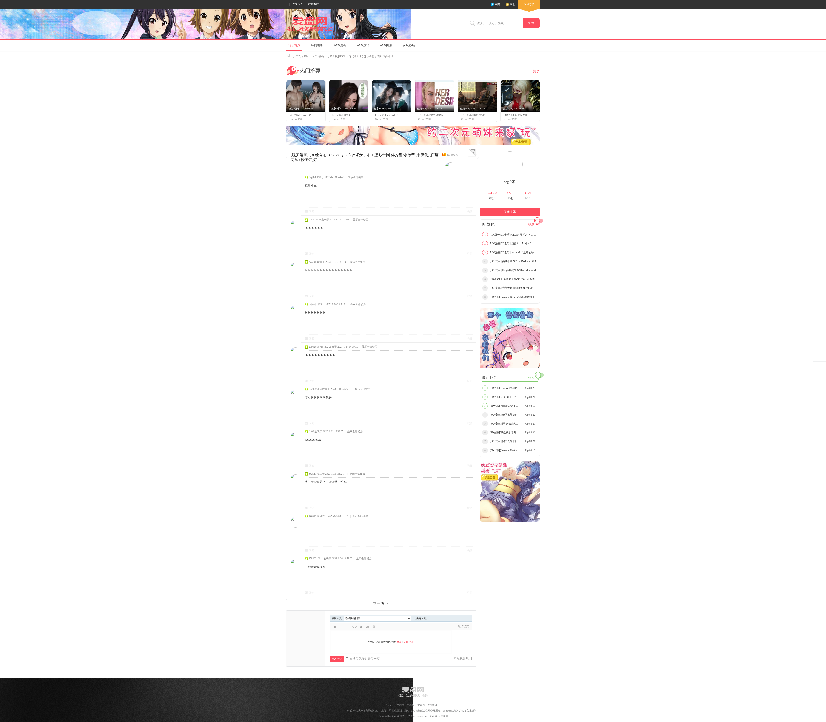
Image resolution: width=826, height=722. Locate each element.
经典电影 (317, 45)
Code (367, 627)
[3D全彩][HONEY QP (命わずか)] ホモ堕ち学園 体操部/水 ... (362, 56)
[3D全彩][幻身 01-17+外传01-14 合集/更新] (511, 397)
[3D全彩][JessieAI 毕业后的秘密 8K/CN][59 (511, 405)
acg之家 (510, 182)
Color (341, 627)
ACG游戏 (363, 45)
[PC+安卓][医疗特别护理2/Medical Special (510, 270)
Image (348, 627)
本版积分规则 (463, 658)
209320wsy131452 (318, 346)
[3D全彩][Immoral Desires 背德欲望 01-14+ (510, 297)
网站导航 (529, 4)
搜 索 (531, 23)
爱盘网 (288, 56)
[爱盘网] (310, 31)
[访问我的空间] (510, 176)
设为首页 (297, 4)
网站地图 (433, 705)
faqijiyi (312, 177)
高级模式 (463, 626)
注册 (512, 4)
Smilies (374, 627)
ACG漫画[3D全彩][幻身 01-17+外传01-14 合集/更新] (511, 243)
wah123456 (315, 219)
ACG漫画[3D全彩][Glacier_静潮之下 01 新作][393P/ (511, 234)
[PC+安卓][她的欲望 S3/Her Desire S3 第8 (510, 261)
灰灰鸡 (312, 261)
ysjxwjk (313, 304)
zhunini (312, 473)
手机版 (401, 705)
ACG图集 (386, 45)
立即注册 (409, 641)
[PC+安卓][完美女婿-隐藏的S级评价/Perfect (511, 287)
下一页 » (381, 603)
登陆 (497, 4)
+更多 (535, 71)
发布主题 (510, 211)
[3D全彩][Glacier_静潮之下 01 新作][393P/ (510, 387)
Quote (361, 627)
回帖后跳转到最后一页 (365, 658)
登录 (399, 641)
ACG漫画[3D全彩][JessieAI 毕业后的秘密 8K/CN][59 (511, 252)
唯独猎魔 (314, 516)
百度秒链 (409, 45)
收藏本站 (313, 4)
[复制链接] (453, 155)
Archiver (390, 705)
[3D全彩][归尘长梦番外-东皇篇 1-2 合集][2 (511, 279)
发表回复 (337, 658)
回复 (311, 211)
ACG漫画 (340, 45)
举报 (469, 211)
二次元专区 (302, 56)
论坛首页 (294, 45)
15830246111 (316, 558)
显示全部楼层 (355, 177)
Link (354, 627)
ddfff (311, 431)
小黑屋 (411, 705)
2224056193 (315, 389)
